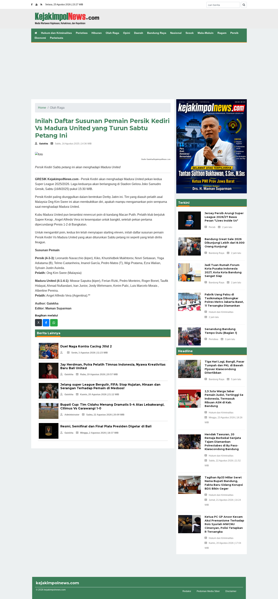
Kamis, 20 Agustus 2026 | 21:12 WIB (99, 394)
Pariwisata (56, 37)
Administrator (71, 414)
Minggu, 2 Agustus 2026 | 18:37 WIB (99, 433)
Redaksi (186, 591)
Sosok (190, 32)
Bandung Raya (156, 32)
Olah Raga (112, 32)
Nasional (176, 32)
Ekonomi (40, 37)
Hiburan (97, 32)
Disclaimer (230, 591)
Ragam (221, 32)
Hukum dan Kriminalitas (56, 32)
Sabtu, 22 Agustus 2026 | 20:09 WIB (105, 414)
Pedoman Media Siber (208, 591)
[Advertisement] (139, 70)
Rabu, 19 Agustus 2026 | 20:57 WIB (99, 374)
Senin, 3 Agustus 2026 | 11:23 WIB (89, 352)
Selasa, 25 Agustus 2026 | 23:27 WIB (64, 4)
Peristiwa (82, 32)
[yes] (244, 5)
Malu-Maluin (206, 32)
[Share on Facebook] (46, 322)
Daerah (138, 32)
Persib (234, 32)
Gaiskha (43, 143)
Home (42, 107)
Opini (126, 32)
